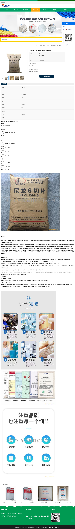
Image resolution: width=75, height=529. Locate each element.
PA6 (51, 45)
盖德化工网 (51, 527)
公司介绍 (15, 9)
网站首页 (42, 45)
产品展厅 (35, 9)
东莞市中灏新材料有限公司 (34, 527)
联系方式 (55, 9)
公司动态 (25, 9)
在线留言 (65, 9)
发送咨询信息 (47, 76)
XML (42, 527)
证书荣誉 (45, 9)
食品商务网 (57, 527)
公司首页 (6, 9)
